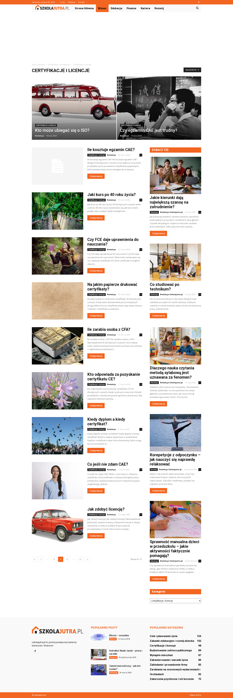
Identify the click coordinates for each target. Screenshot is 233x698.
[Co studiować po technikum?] (175, 262)
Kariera (145, 8)
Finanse (131, 8)
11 (80, 559)
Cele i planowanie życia (163, 636)
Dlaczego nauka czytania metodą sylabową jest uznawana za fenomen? (172, 373)
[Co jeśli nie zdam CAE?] (57, 480)
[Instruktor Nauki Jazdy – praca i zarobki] (99, 654)
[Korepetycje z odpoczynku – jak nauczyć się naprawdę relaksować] (175, 432)
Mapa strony (195, 695)
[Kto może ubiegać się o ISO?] (74, 99)
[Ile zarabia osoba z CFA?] (57, 345)
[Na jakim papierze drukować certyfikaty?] (57, 301)
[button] (197, 8)
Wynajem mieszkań (161, 655)
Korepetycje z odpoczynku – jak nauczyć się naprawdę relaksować (175, 459)
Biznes (102, 8)
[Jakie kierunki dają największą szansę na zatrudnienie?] (175, 175)
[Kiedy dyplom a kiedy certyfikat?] (57, 435)
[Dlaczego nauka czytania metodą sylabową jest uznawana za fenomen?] (175, 345)
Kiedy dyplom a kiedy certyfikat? (106, 421)
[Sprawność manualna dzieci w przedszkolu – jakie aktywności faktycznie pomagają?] (175, 519)
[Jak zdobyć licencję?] (57, 525)
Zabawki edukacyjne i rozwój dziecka (172, 640)
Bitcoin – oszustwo (119, 635)
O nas (62, 2)
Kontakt (81, 2)
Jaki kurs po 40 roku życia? (111, 194)
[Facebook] (198, 2)
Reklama (71, 2)
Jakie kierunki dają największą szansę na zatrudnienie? (169, 202)
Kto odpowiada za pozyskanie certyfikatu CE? (113, 376)
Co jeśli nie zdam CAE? (107, 464)
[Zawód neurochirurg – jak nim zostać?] (99, 669)
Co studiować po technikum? (164, 286)
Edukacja (116, 8)
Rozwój (159, 8)
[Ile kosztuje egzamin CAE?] (57, 166)
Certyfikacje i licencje (46, 125)
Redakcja (39, 136)
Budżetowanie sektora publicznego (171, 650)
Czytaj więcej (96, 176)
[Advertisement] (116, 36)
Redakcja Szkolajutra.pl (171, 212)
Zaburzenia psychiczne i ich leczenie (172, 679)
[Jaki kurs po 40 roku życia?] (57, 211)
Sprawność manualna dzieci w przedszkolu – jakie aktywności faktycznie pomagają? (174, 549)
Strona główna (84, 8)
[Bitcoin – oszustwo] (99, 637)
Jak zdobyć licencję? (106, 509)
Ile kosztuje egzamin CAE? (111, 149)
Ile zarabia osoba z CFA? (108, 329)
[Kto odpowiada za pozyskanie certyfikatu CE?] (57, 390)
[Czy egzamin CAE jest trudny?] (159, 110)
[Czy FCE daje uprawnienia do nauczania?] (57, 256)
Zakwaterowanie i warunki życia (169, 659)
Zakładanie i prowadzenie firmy (168, 664)
